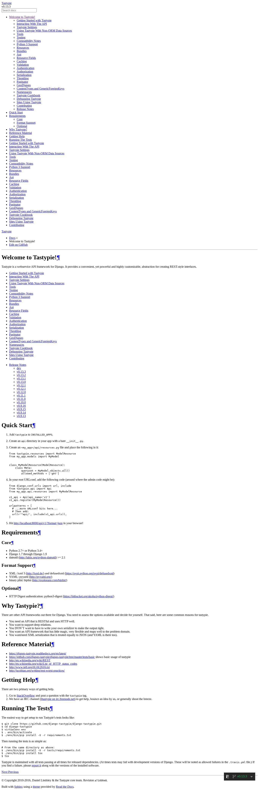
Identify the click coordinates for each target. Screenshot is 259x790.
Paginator (22, 81)
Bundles (22, 51)
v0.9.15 (21, 409)
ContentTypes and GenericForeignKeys (40, 88)
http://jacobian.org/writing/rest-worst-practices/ (37, 670)
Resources (23, 47)
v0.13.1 (21, 378)
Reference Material (20, 133)
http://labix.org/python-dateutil (38, 557)
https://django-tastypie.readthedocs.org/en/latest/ (37, 653)
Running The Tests (20, 139)
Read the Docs (65, 786)
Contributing (24, 105)
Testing (21, 37)
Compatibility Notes (29, 40)
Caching (22, 61)
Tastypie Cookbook (28, 95)
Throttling (23, 78)
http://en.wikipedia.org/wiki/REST (29, 660)
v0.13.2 (21, 375)
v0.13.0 (21, 381)
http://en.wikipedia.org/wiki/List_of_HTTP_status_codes (43, 663)
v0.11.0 (21, 398)
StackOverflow (26, 695)
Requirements (17, 115)
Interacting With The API (32, 23)
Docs (12, 237)
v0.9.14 (21, 412)
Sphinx (18, 786)
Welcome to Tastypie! (22, 17)
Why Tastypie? (18, 129)
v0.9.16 (21, 405)
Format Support (26, 122)
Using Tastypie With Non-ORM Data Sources (44, 30)
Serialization (24, 75)
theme (36, 786)
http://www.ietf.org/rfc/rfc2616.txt (29, 667)
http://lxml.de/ (35, 573)
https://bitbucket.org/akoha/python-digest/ (88, 596)
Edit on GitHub (18, 244)
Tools (20, 34)
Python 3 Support (27, 44)
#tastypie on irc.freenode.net (58, 699)
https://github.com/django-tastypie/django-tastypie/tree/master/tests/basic (52, 657)
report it (36, 765)
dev (19, 368)
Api (19, 54)
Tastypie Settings (27, 27)
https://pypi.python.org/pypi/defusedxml (89, 573)
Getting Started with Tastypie (34, 20)
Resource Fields (26, 57)
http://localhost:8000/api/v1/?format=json (38, 523)
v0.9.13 (21, 416)
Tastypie (7, 3)
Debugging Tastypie (29, 98)
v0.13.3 (21, 371)
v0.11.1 (21, 395)
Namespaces (24, 92)
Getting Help (17, 136)
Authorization (25, 71)
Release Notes (25, 109)
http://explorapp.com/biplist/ (49, 580)
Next (5, 772)
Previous (13, 772)
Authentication (25, 68)
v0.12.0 (21, 392)
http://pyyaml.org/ (40, 576)
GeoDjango (24, 85)
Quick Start (16, 112)
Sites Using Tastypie (29, 102)
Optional (22, 126)
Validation (23, 64)
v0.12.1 (21, 385)
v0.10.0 (21, 402)
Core (20, 119)
